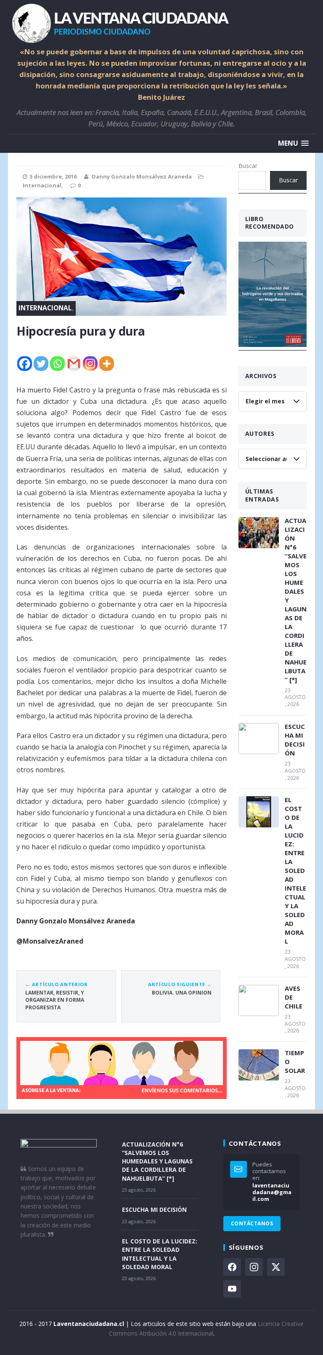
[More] (106, 363)
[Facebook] (24, 363)
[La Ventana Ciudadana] (161, 23)
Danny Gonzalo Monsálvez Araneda (142, 176)
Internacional (42, 185)
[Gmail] (73, 363)
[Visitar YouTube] (232, 1289)
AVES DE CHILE (293, 997)
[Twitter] (41, 363)
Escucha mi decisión (295, 739)
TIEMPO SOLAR (295, 1061)
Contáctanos (252, 1223)
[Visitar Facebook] (232, 1267)
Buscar (247, 166)
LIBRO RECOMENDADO (269, 223)
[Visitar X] (276, 1267)
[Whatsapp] (57, 363)
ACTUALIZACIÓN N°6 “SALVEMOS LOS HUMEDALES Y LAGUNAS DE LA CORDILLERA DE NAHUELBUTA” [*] (296, 600)
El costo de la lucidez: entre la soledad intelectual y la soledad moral (295, 870)
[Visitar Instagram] (254, 1267)
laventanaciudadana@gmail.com (271, 1192)
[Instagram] (90, 363)
